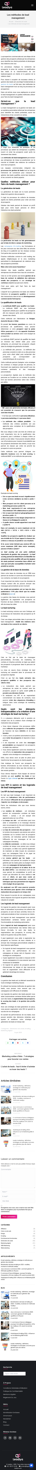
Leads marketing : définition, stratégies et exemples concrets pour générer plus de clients (23, 1142)
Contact (6, 1425)
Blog (4, 1422)
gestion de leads (7, 84)
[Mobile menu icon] (32, 5)
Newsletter (7, 1419)
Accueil (5, 1409)
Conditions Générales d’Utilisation (15, 1388)
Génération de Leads (8, 36)
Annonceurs (7, 1416)
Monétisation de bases (11, 1412)
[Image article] (6, 1089)
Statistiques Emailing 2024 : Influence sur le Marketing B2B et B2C (23, 1132)
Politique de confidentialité (13, 1391)
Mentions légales (9, 1394)
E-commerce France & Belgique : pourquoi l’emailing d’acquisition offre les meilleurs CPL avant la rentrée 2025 (23, 1120)
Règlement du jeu (9, 1397)
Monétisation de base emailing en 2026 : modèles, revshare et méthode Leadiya (24, 1098)
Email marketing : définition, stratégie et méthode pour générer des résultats (22, 1088)
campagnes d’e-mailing (12, 246)
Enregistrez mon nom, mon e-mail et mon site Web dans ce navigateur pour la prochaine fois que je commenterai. (17, 1209)
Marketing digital (7, 41)
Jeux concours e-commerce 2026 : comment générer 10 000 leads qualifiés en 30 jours (23, 1109)
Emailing (5, 38)
